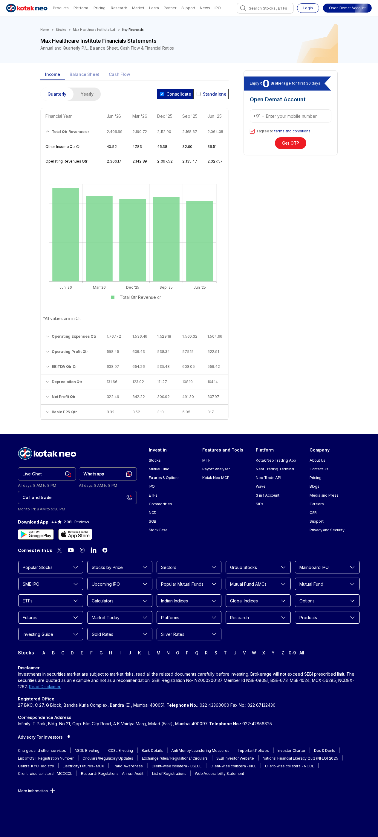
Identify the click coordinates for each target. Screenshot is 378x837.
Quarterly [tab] (57, 94)
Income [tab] (52, 74)
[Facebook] (105, 550)
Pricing (99, 8)
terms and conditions (292, 131)
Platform (81, 8)
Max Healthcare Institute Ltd (94, 30)
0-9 (292, 652)
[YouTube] (71, 550)
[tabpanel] (134, 257)
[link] (47, 474)
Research (119, 8)
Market (138, 8)
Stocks (61, 30)
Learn (154, 8)
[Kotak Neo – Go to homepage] (27, 8)
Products (60, 8)
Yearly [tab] (87, 94)
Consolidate (178, 94)
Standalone (215, 94)
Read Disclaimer (45, 686)
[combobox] (265, 8)
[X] (59, 550)
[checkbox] (252, 131)
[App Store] (75, 534)
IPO (218, 8)
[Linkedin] (94, 550)
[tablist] (134, 75)
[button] (347, 8)
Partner (170, 8)
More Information (33, 791)
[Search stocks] (243, 8)
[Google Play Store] (36, 534)
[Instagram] (82, 550)
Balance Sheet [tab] (84, 74)
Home (44, 30)
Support (188, 8)
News (205, 8)
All (301, 652)
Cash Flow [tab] (119, 74)
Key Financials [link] (132, 30)
